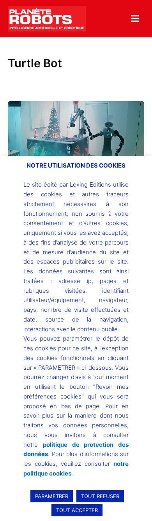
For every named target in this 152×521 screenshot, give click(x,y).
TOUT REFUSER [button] (100, 496)
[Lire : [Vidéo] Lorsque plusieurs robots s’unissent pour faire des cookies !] (76, 152)
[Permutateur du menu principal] (135, 18)
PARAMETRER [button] (51, 496)
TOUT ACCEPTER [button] (77, 510)
